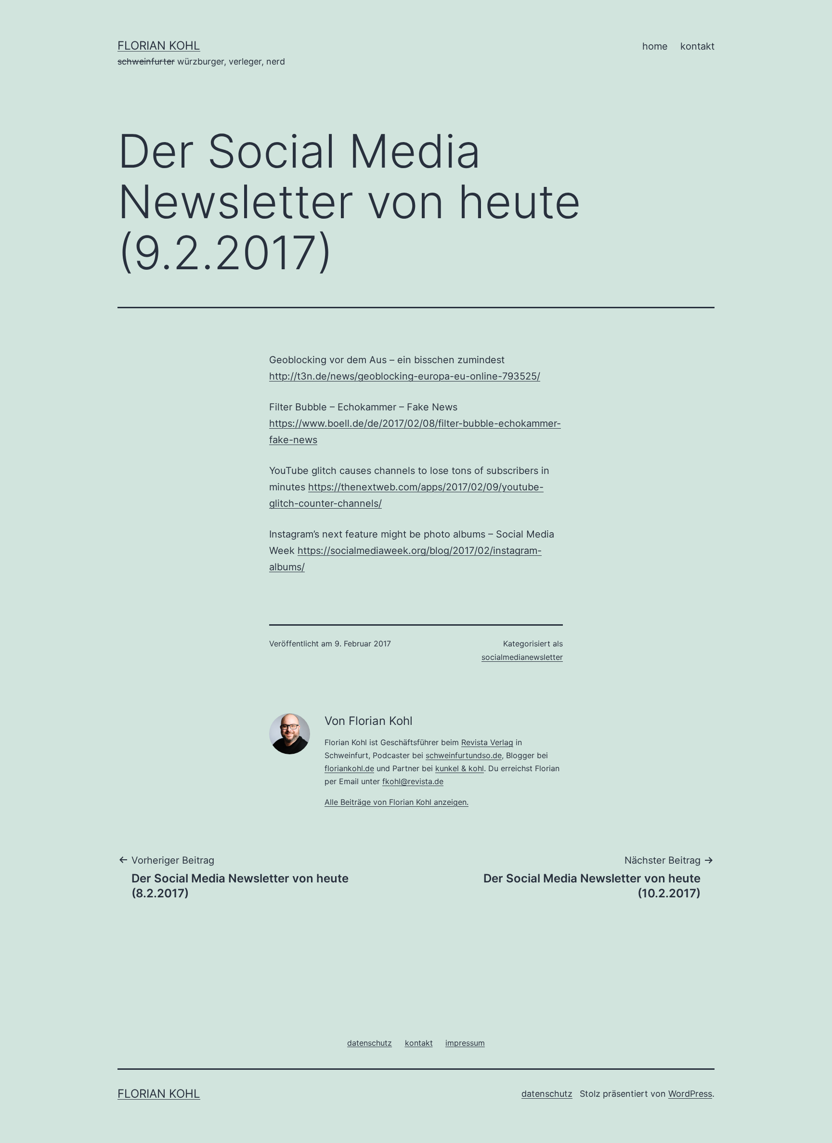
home (655, 46)
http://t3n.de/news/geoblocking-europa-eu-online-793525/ (404, 376)
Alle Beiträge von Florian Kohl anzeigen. (396, 802)
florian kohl (158, 46)
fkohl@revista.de (412, 781)
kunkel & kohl (459, 768)
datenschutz (546, 1094)
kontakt (697, 46)
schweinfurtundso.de (464, 755)
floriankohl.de (349, 768)
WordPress (690, 1094)
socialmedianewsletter (522, 657)
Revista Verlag (487, 742)
